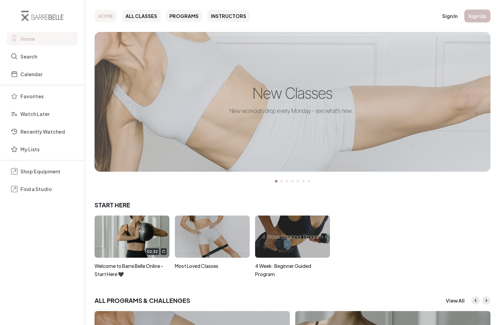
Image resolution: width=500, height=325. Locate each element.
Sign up (477, 16)
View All (455, 300)
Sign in (449, 16)
